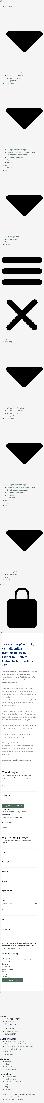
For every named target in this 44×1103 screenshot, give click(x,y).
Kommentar (6, 929)
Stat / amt (6, 881)
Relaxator (10, 160)
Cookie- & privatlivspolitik (11, 948)
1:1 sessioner (9, 168)
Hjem (6, 4)
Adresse (5, 862)
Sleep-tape (11, 162)
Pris (3, 822)
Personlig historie (13, 237)
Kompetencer (12, 239)
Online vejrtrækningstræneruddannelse (21, 152)
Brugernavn (6, 786)
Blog (6, 242)
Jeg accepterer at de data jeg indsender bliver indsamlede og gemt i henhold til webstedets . (19, 945)
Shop (7, 165)
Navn (4, 843)
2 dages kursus (12, 81)
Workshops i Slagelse (15, 76)
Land (4, 900)
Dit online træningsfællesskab (18, 155)
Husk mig (6, 809)
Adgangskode (7, 795)
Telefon (4, 910)
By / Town (6, 871)
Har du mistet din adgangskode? (14, 812)
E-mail (4, 852)
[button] (22, 293)
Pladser (4, 828)
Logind (28, 775)
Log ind (7, 806)
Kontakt (7, 244)
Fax (3, 919)
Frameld (19, 806)
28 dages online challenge (16, 150)
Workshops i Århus (14, 78)
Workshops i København (16, 73)
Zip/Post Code (7, 891)
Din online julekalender (15, 157)
